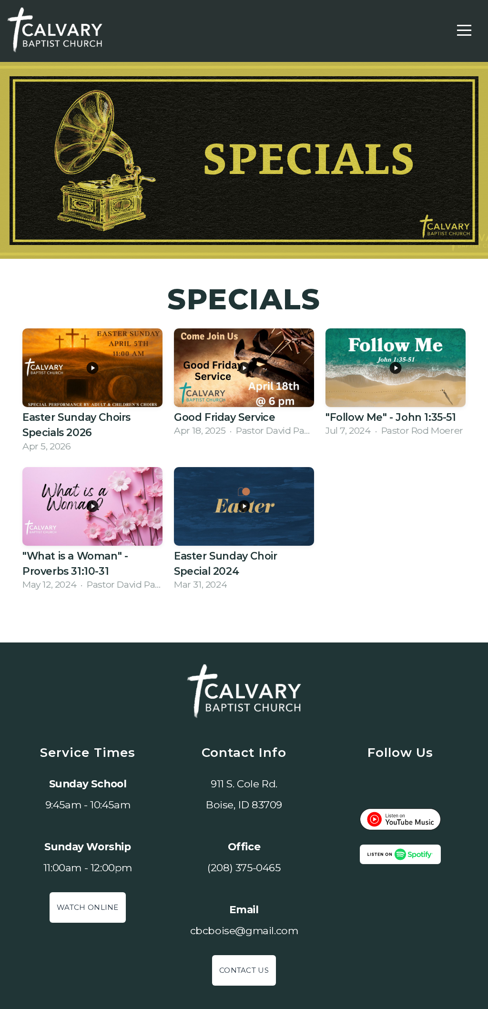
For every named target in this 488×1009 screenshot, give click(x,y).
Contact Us (244, 970)
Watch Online (88, 907)
